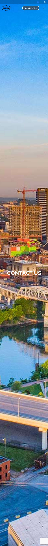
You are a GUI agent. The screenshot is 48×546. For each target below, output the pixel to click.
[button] (45, 8)
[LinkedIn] (41, 2)
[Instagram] (44, 2)
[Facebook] (38, 2)
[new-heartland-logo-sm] (6, 8)
